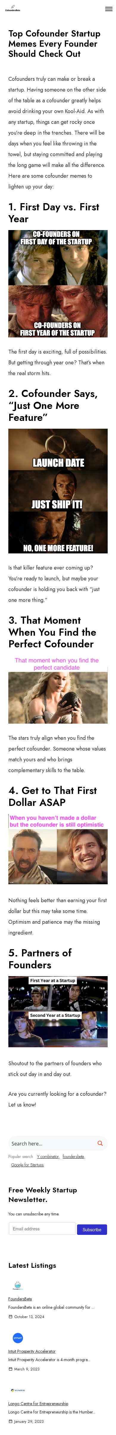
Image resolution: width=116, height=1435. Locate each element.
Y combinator (48, 1156)
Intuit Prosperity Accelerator (32, 1351)
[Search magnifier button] (100, 1143)
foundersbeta (73, 1156)
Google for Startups (27, 1165)
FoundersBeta (20, 1299)
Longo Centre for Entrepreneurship (38, 1404)
